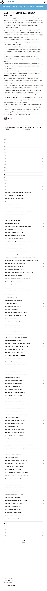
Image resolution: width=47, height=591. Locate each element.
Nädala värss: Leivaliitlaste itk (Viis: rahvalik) (15, 315)
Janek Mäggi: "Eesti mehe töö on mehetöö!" (14, 432)
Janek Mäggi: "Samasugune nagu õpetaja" (14, 371)
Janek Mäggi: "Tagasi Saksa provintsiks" (14, 506)
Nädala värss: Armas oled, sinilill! (12, 426)
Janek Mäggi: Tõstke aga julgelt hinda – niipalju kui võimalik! (19, 272)
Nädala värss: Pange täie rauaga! (12, 377)
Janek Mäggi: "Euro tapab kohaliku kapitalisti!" (15, 438)
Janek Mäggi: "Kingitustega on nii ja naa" (14, 491)
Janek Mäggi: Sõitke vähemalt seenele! (13, 275)
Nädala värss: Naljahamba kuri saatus (13, 383)
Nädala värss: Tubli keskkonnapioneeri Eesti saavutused (17, 500)
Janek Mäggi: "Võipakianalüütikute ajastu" (14, 429)
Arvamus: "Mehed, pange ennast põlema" (13, 512)
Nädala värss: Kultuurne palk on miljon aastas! (15, 515)
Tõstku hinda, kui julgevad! (11, 303)
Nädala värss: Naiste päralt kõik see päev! (14, 469)
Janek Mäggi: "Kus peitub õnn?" (11, 457)
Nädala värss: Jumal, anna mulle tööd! (13, 478)
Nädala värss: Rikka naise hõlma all (13, 217)
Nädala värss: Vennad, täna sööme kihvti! (14, 195)
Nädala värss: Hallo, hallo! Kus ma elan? (14, 349)
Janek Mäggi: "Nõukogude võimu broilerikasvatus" (16, 312)
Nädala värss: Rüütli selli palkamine (13, 340)
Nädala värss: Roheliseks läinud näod (13, 389)
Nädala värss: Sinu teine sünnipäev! (13, 306)
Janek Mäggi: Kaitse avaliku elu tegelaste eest (15, 214)
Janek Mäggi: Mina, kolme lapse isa (12, 220)
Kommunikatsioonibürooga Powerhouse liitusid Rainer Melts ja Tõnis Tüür (21, 260)
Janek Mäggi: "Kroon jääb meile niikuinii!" (14, 398)
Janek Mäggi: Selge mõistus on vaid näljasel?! (15, 235)
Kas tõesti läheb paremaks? (11, 297)
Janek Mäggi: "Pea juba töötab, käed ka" (13, 321)
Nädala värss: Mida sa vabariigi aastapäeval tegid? (16, 472)
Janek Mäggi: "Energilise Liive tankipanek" (14, 386)
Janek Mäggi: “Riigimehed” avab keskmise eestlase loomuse (18, 226)
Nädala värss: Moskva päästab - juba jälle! (14, 266)
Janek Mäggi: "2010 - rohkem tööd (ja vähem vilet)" (16, 518)
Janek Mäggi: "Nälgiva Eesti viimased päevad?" (15, 392)
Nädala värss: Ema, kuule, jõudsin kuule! (14, 435)
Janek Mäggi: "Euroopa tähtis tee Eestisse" (14, 503)
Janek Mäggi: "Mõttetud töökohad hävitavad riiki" (16, 460)
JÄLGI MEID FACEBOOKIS (9, 585)
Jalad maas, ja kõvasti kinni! (11, 309)
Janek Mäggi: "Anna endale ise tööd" (13, 497)
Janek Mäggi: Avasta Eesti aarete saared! (14, 358)
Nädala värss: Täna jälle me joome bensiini (14, 318)
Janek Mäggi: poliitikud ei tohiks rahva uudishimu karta (17, 343)
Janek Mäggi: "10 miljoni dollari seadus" (14, 454)
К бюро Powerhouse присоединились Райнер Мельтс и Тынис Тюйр (20, 254)
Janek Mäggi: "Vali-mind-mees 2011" (12, 417)
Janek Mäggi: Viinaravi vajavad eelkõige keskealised (16, 346)
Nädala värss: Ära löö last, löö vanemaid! (14, 463)
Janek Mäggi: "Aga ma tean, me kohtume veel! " (15, 420)
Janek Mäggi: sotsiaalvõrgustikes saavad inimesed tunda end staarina (21, 241)
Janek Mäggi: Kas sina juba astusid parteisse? (15, 198)
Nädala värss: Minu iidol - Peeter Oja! (13, 229)
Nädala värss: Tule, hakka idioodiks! (13, 201)
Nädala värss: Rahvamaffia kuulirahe (13, 300)
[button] (3, 541)
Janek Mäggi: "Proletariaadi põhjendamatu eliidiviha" (17, 475)
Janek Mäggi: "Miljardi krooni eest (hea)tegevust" (16, 337)
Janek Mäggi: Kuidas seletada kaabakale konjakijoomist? (18, 192)
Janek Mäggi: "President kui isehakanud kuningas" (16, 374)
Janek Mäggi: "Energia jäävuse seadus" (13, 411)
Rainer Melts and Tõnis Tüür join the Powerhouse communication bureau (21, 257)
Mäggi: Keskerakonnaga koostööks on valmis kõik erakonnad (18, 291)
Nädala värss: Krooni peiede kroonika (13, 331)
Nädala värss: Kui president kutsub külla (14, 494)
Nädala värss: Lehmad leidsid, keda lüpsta (14, 269)
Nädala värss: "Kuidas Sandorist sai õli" (14, 395)
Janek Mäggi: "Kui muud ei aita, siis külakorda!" (15, 334)
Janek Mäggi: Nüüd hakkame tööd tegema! (14, 232)
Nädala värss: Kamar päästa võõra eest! (14, 423)
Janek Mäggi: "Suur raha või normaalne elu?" (15, 380)
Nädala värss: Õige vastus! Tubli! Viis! (13, 281)
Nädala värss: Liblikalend (10, 294)
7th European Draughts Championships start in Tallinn (17, 451)
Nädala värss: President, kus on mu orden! (14, 488)
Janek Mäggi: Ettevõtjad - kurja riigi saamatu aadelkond (17, 278)
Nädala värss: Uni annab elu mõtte (12, 223)
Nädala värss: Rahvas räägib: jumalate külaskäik (16, 414)
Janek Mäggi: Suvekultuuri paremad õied (14, 352)
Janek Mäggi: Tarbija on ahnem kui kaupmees (15, 263)
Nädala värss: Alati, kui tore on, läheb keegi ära (16, 355)
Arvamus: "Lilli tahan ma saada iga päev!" (14, 466)
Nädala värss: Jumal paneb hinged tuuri (14, 238)
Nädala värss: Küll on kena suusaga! (13, 509)
